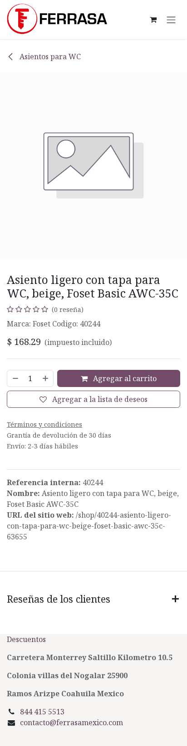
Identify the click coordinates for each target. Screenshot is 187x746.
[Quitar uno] (15, 378)
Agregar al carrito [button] (124, 378)
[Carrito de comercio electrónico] (153, 19)
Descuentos (27, 639)
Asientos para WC (49, 56)
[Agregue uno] (46, 378)
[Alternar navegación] (171, 19)
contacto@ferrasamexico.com (71, 722)
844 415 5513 (42, 712)
